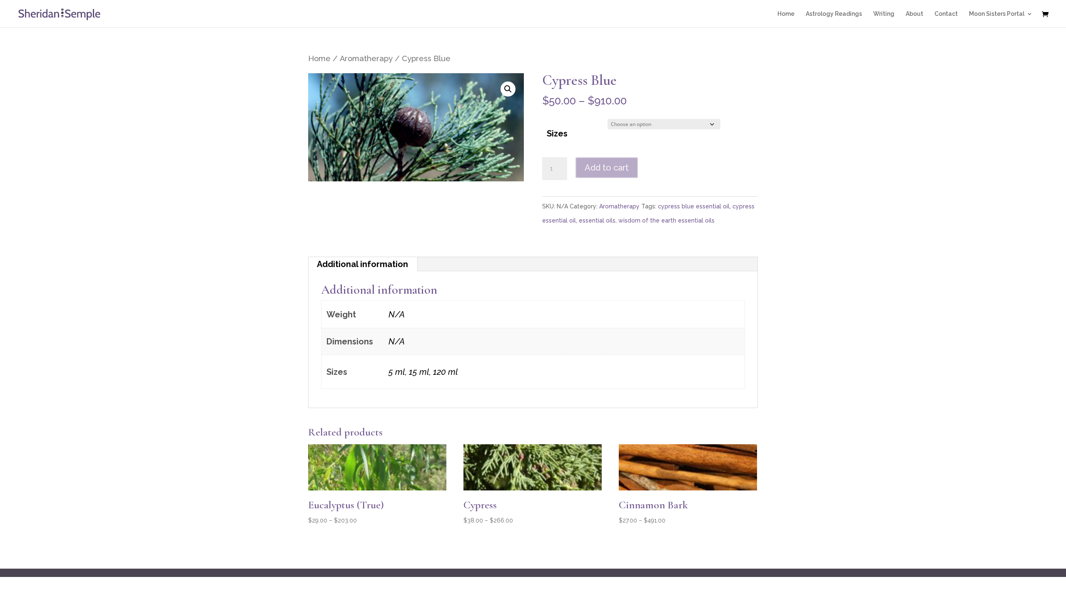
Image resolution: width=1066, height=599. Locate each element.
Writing (883, 14)
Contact (946, 14)
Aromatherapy (366, 58)
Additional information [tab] (362, 264)
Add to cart (607, 168)
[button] (508, 89)
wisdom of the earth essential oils (666, 220)
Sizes (557, 134)
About (914, 14)
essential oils (597, 220)
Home (786, 14)
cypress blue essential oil (694, 206)
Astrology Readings (834, 14)
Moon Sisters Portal (996, 14)
